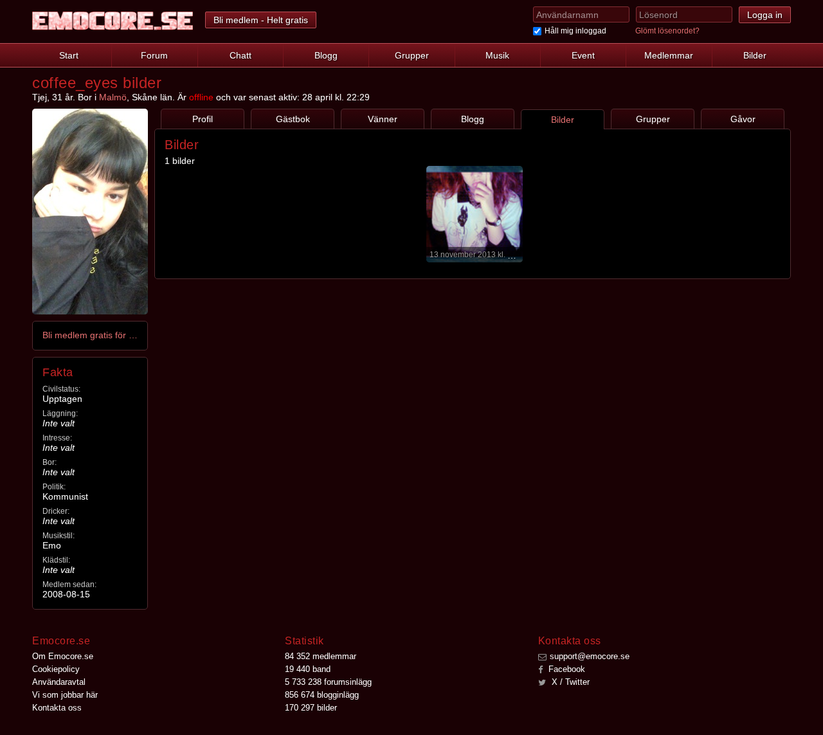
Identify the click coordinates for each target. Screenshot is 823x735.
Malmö (113, 97)
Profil (202, 119)
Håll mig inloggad (575, 30)
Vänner (382, 119)
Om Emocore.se (62, 656)
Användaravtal (59, 682)
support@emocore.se (589, 656)
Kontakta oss (57, 707)
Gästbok (293, 119)
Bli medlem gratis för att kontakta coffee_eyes (90, 335)
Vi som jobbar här (65, 695)
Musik (497, 55)
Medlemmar (668, 55)
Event (583, 55)
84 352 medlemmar (320, 656)
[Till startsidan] (112, 21)
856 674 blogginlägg (322, 695)
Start (68, 55)
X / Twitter (569, 682)
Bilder (754, 55)
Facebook (565, 669)
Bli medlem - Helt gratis (260, 20)
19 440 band (307, 669)
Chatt (240, 55)
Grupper (412, 55)
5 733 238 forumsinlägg (328, 682)
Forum (154, 55)
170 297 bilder (311, 707)
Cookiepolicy (56, 669)
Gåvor (742, 119)
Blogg (326, 55)
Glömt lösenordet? (667, 30)
